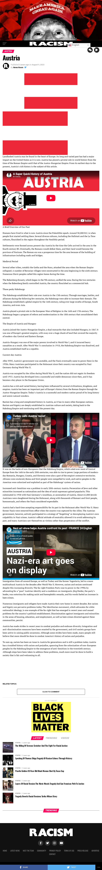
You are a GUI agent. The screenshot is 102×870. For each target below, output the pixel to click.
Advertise (95, 850)
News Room (18, 67)
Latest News (15, 850)
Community (41, 850)
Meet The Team (28, 850)
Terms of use (69, 850)
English (75, 45)
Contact (52, 854)
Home (5, 850)
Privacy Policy (55, 850)
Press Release (82, 850)
